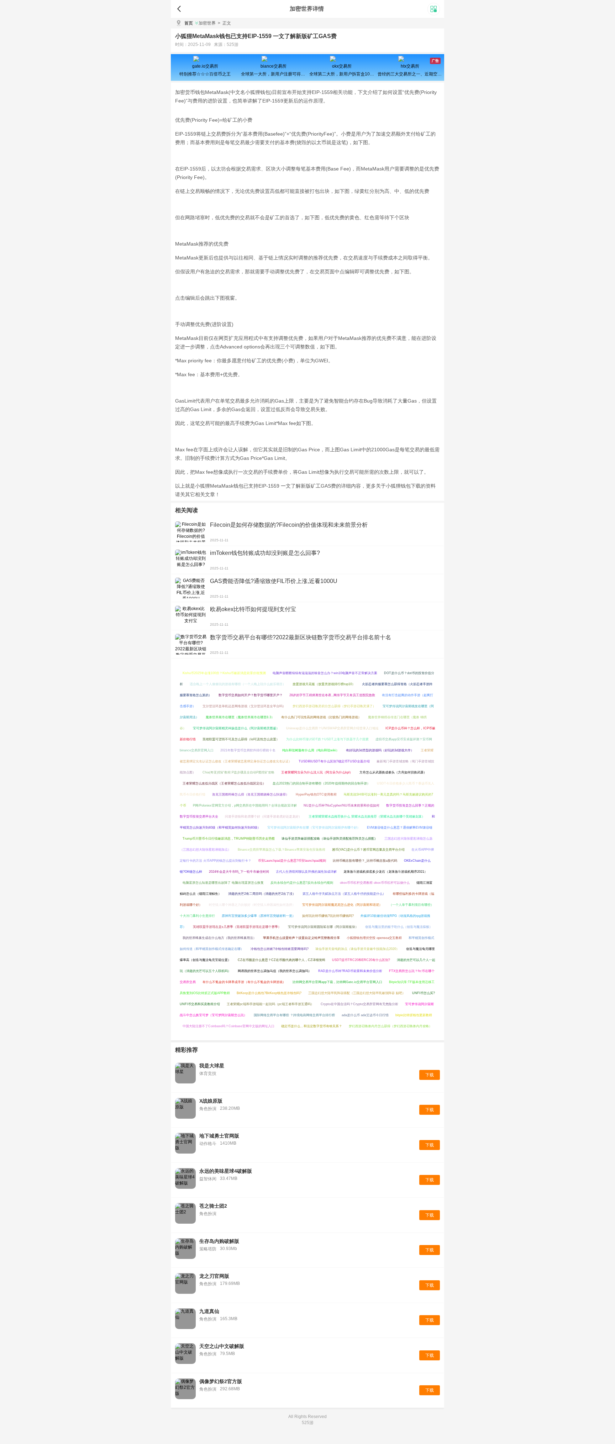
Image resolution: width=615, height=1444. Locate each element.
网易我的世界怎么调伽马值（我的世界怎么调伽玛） (274, 971)
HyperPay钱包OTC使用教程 (316, 794)
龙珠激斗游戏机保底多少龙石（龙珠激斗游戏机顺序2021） (385, 871)
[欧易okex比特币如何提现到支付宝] (190, 616)
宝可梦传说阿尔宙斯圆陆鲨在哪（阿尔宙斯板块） (323, 927)
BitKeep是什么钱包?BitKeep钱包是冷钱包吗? (269, 993)
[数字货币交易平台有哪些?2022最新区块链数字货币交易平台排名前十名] (190, 644)
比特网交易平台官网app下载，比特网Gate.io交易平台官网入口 (337, 982)
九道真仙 (209, 1311)
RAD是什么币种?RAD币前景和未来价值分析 (350, 971)
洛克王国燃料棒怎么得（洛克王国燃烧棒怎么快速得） (250, 794)
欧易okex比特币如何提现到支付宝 (253, 609)
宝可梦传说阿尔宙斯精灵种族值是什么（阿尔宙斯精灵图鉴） (236, 728)
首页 (188, 23)
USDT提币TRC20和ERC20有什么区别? (361, 960)
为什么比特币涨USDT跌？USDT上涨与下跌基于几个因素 (327, 739)
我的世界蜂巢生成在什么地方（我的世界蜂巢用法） (219, 938)
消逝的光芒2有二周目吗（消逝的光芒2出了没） (262, 894)
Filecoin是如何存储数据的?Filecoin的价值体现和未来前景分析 (289, 525)
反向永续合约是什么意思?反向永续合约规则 (301, 882)
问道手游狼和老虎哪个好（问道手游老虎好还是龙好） (263, 816)
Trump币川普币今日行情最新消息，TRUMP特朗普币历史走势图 (229, 838)
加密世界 (207, 23)
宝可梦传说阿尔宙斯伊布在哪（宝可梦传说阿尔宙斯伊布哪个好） (313, 827)
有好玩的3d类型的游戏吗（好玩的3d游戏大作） (380, 750)
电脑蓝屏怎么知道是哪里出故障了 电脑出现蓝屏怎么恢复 (223, 882)
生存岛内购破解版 (219, 1241)
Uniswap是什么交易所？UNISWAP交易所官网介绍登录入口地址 (332, 728)
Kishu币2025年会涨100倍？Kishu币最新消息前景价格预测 (224, 673)
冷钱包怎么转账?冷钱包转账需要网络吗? (280, 949)
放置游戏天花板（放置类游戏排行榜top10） (324, 684)
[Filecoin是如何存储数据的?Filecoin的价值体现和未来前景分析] (190, 531)
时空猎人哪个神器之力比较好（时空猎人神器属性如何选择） (252, 905)
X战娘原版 (210, 1101)
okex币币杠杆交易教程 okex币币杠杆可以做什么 (375, 882)
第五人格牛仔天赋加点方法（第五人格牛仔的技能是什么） (344, 894)
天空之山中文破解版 (221, 1346)
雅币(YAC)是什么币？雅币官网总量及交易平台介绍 (368, 849)
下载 (429, 1074)
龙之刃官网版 (214, 1276)
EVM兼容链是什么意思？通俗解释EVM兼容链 (399, 827)
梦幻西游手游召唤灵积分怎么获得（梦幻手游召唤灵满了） (334, 706)
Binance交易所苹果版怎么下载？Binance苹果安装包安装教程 (281, 849)
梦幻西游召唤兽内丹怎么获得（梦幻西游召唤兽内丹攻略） (390, 1026)
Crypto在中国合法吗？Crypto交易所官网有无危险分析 (359, 1004)
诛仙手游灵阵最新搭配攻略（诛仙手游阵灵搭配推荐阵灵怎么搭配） (330, 838)
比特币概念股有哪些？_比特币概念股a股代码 (365, 860)
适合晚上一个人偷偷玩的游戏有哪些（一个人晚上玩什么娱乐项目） (238, 684)
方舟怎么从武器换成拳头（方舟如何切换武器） (393, 772)
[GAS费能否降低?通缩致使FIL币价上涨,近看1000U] (190, 588)
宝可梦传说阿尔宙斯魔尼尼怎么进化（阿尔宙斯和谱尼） (342, 905)
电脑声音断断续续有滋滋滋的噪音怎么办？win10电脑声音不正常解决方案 (325, 673)
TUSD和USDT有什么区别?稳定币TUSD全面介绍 (334, 761)
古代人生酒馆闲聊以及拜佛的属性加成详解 (306, 871)
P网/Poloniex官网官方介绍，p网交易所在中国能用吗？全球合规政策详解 (245, 805)
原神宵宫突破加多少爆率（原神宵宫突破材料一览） (258, 916)
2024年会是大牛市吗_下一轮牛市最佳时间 (239, 871)
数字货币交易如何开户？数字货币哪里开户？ (251, 695)
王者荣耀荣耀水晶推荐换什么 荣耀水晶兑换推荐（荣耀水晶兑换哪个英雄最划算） (367, 816)
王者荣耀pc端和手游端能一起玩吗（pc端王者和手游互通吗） (270, 1004)
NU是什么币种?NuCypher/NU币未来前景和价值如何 (341, 805)
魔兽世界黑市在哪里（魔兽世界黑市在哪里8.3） (240, 717)
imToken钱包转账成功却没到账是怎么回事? (265, 553)
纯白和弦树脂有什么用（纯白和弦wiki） (310, 750)
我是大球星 (211, 1065)
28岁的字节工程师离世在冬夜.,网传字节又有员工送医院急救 (332, 695)
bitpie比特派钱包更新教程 (413, 1015)
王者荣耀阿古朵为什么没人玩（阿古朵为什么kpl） (317, 772)
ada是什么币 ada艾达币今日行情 (365, 1015)
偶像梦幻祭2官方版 (220, 1381)
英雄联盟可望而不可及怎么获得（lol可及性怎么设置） (241, 739)
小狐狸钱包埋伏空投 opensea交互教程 (374, 938)
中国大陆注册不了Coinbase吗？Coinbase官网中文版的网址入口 (228, 1026)
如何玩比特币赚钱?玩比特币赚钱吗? (328, 916)
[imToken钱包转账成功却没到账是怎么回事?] (190, 560)
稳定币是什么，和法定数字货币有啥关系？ (311, 1026)
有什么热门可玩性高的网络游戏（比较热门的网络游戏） (321, 717)
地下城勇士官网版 (219, 1136)
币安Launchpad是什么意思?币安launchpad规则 (292, 860)
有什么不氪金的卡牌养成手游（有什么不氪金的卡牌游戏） (244, 982)
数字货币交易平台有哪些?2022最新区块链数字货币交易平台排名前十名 (300, 637)
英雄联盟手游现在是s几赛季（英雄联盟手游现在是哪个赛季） (237, 927)
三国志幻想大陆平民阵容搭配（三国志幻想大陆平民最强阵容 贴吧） (356, 993)
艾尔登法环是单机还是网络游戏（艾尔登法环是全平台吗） (244, 706)
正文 (224, 23)
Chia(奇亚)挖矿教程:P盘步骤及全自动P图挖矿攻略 (238, 772)
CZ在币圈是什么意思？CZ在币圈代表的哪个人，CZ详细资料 (281, 960)
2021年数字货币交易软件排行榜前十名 (247, 750)
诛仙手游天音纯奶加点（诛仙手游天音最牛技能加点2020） (357, 949)
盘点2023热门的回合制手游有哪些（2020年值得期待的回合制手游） (321, 783)
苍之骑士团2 (213, 1206)
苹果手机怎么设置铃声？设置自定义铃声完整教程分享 (301, 938)
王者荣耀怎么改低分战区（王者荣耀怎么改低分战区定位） (224, 783)
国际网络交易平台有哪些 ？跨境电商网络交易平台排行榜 (294, 1015)
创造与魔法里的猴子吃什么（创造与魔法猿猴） (398, 927)
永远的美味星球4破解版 (225, 1171)
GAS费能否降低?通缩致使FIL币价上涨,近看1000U (273, 581)
